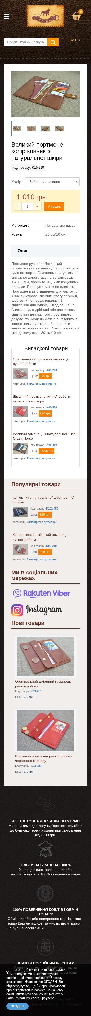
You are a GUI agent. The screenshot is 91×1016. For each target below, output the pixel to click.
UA (72, 40)
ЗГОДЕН (17, 1006)
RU (77, 40)
